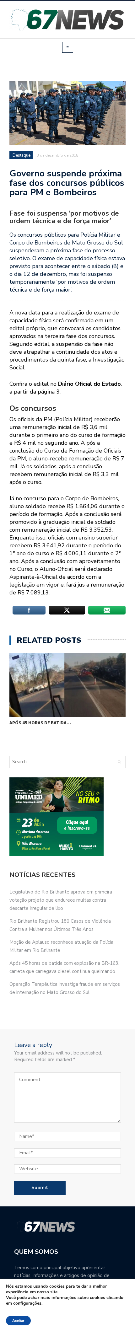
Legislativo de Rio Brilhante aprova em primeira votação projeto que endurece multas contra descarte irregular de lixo (60, 900)
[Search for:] (36, 762)
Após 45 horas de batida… (40, 723)
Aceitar (18, 1320)
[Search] (119, 761)
